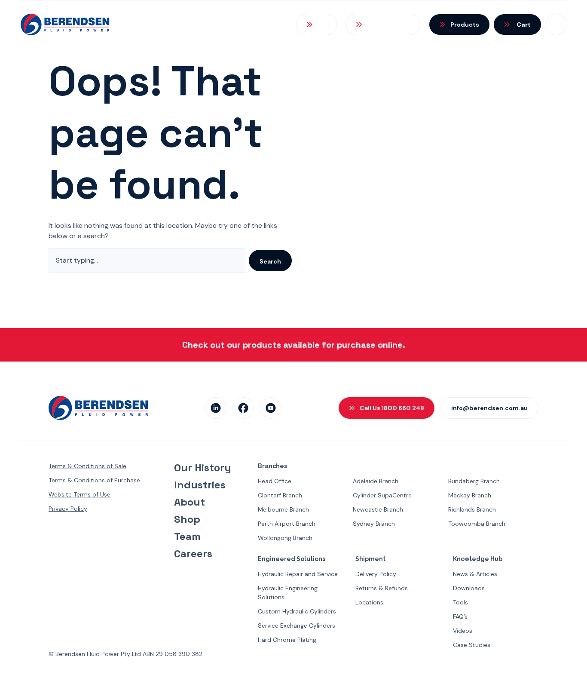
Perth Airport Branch (286, 523)
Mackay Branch (469, 495)
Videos (462, 631)
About (189, 502)
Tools (460, 602)
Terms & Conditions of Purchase (94, 480)
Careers (193, 554)
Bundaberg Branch (474, 481)
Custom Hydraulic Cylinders (297, 611)
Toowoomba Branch (476, 523)
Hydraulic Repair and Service (298, 574)
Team (187, 536)
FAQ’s (460, 616)
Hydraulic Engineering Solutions (288, 592)
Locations (369, 602)
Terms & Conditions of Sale (87, 466)
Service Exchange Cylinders (296, 625)
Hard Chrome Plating (287, 640)
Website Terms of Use (79, 494)
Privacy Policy (68, 508)
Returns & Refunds (381, 588)
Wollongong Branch (285, 538)
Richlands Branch (472, 509)
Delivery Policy (375, 574)
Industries (200, 485)
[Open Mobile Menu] (555, 24)
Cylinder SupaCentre (382, 495)
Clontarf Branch (280, 495)
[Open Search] (316, 24)
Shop (187, 519)
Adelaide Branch (375, 481)
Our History (202, 468)
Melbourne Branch (283, 509)
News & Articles (475, 574)
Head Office (274, 481)
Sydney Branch (374, 523)
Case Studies (471, 645)
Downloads (469, 588)
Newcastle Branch (378, 509)
